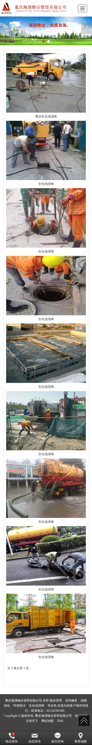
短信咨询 (34, 741)
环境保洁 (19, 705)
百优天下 (32, 721)
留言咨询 (57, 741)
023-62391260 (55, 710)
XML (60, 721)
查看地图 (80, 741)
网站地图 (47, 721)
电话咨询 (11, 741)
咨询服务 (71, 700)
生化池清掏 (36, 705)
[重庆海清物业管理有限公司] (34, 8)
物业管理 (56, 700)
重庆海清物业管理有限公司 (53, 716)
